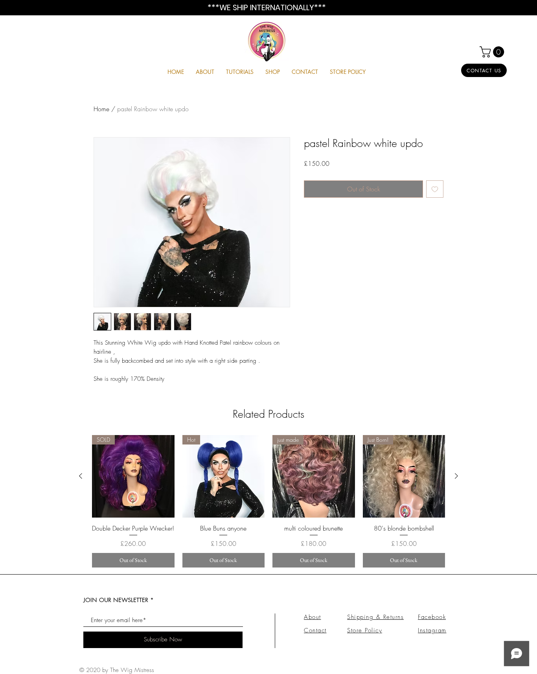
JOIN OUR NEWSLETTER (115, 600)
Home (101, 109)
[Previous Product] (80, 476)
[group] (268, 501)
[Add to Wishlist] (434, 189)
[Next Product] (456, 476)
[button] (493, 51)
